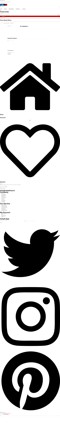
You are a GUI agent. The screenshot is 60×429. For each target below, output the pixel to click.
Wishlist (2, 182)
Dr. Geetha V (9, 52)
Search (59, 18)
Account (3, 117)
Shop (1, 114)
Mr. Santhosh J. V (12, 52)
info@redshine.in (7, 190)
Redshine (5, 413)
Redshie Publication (2, 0)
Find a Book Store (5, 20)
